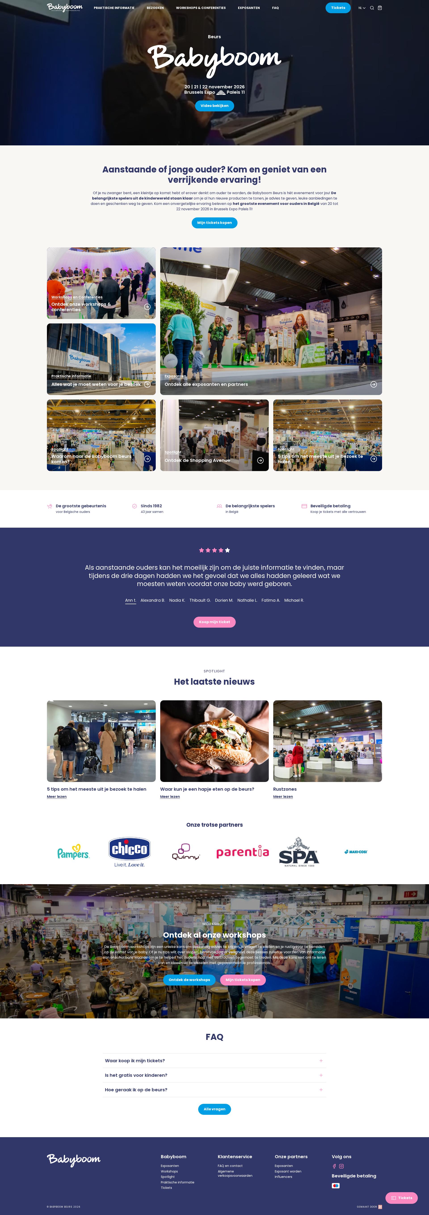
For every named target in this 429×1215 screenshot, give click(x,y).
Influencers (283, 1177)
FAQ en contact (230, 1166)
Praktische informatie (177, 1182)
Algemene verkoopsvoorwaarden (235, 1173)
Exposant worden (288, 1171)
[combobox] (362, 8)
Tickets (166, 1187)
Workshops (169, 1171)
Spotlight (168, 1177)
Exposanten (170, 1166)
